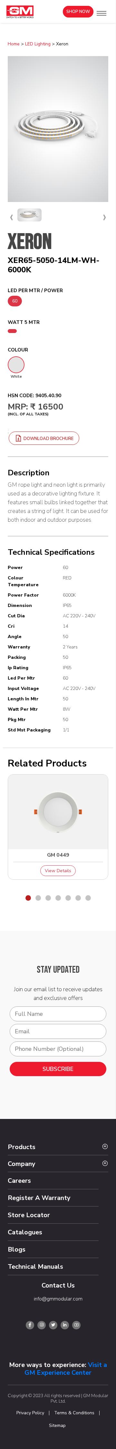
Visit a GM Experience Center (65, 1368)
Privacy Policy (30, 1413)
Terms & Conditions (74, 1413)
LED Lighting (38, 44)
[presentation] (11, 216)
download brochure (48, 439)
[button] (101, 13)
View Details (58, 871)
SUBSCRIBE (58, 1069)
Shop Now (78, 12)
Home (14, 44)
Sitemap (57, 1425)
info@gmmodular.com (58, 1298)
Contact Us (58, 1285)
